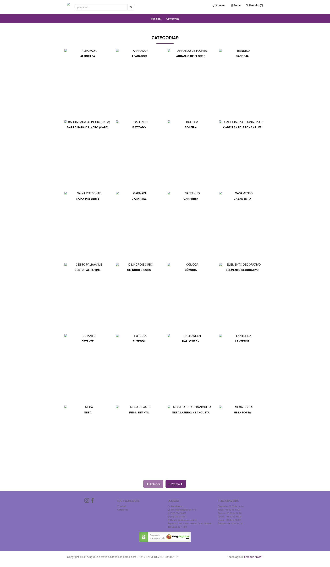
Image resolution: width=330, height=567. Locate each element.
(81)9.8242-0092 (178, 513)
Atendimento (176, 506)
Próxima (174, 484)
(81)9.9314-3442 (178, 516)
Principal (156, 18)
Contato (220, 5)
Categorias (172, 18)
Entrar (237, 5)
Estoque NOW (252, 557)
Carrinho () (255, 5)
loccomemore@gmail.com (183, 509)
